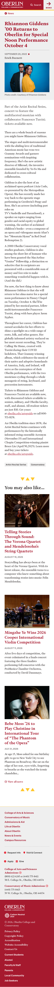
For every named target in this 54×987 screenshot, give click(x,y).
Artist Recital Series (16, 464)
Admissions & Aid (14, 822)
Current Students (14, 954)
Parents (9, 970)
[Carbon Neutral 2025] (27, 915)
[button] (35, 5)
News (11, 13)
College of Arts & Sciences (19, 812)
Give (21, 861)
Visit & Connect (34, 852)
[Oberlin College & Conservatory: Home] (12, 5)
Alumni (9, 960)
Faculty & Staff (13, 965)
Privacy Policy (12, 931)
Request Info (14, 852)
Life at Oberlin (12, 826)
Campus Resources (15, 840)
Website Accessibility (16, 944)
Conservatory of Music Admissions (25, 885)
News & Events (13, 835)
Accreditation (12, 940)
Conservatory (38, 464)
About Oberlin (12, 831)
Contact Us (11, 949)
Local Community (14, 975)
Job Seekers (11, 980)
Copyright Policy (14, 935)
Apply (10, 861)
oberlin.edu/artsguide (20, 413)
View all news (15, 781)
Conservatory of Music (17, 817)
